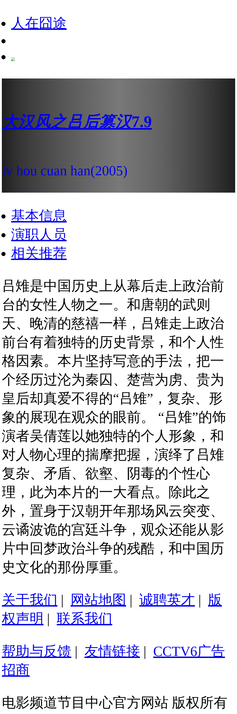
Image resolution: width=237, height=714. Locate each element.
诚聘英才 (167, 600)
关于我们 (29, 600)
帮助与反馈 (36, 651)
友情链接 (112, 651)
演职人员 (39, 234)
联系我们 (84, 618)
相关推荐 (39, 253)
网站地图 (98, 600)
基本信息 (39, 215)
